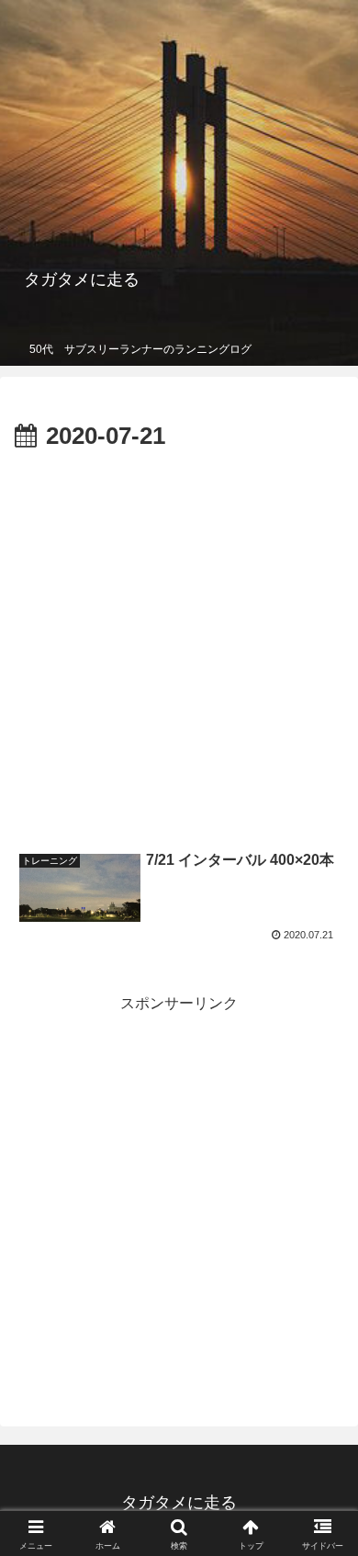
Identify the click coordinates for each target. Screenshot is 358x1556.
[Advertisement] (179, 646)
